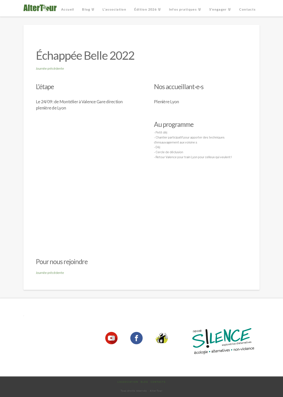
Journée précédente (50, 68)
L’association (127, 382)
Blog (144, 382)
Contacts (158, 382)
